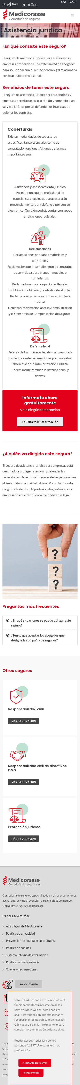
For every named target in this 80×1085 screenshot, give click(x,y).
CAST (73, 1)
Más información (23, 721)
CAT (63, 1)
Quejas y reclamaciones (22, 969)
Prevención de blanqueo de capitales (30, 940)
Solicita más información (40, 421)
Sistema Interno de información (27, 955)
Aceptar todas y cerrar (35, 1062)
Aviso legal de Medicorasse (24, 926)
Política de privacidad (20, 933)
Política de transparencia (23, 962)
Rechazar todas (31, 1072)
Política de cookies (18, 948)
